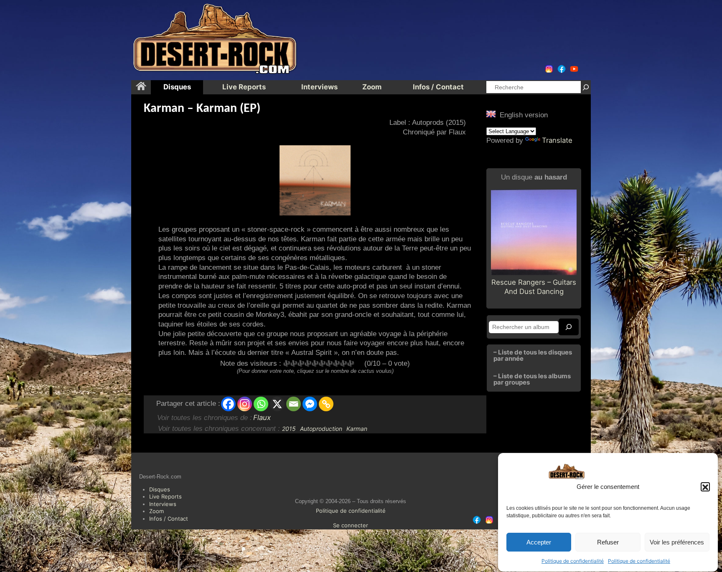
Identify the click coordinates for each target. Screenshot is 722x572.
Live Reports (165, 496)
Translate (557, 140)
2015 (289, 428)
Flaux (262, 417)
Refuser (608, 542)
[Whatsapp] (261, 404)
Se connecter (350, 525)
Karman (356, 428)
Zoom (156, 511)
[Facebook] (228, 404)
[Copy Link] (326, 404)
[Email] (293, 404)
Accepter (538, 542)
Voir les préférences (677, 542)
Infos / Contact (168, 518)
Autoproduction (321, 428)
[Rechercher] (586, 87)
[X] (277, 404)
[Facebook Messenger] (310, 404)
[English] (491, 114)
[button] (705, 487)
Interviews (162, 504)
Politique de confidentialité (573, 561)
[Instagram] (244, 404)
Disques (159, 489)
